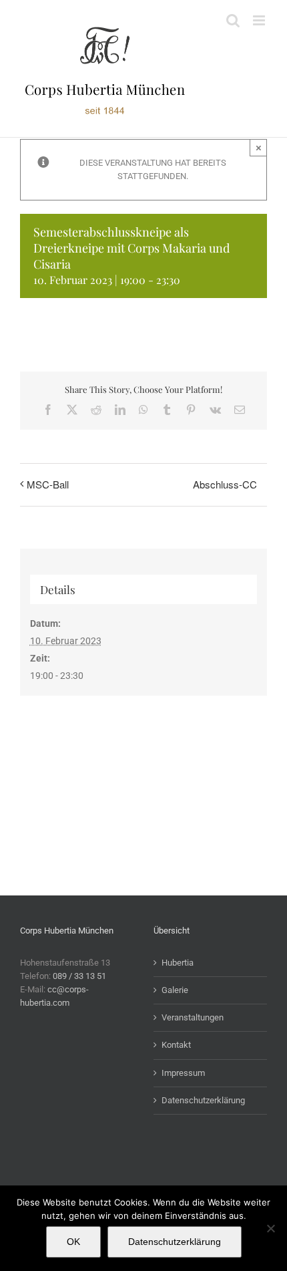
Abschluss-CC (225, 484)
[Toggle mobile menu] (260, 20)
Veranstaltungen (193, 1017)
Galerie (175, 990)
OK (73, 1241)
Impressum (183, 1073)
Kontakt (176, 1045)
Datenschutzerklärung (203, 1100)
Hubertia (178, 963)
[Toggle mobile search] (233, 20)
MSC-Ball (48, 484)
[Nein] (270, 1228)
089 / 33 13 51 (79, 976)
